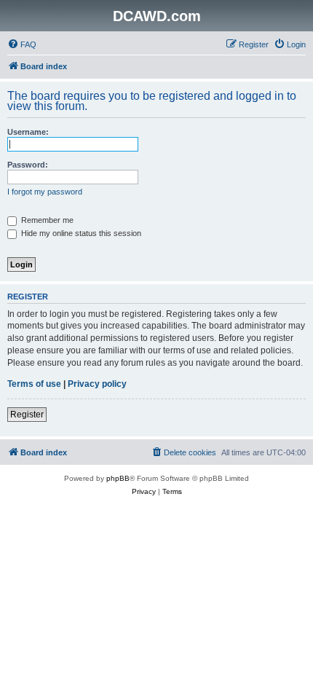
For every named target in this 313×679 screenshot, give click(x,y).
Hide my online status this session (80, 233)
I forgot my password (44, 191)
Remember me (46, 220)
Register (27, 414)
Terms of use (34, 384)
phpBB (118, 478)
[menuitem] (21, 44)
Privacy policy (97, 384)
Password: (27, 164)
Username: (28, 131)
